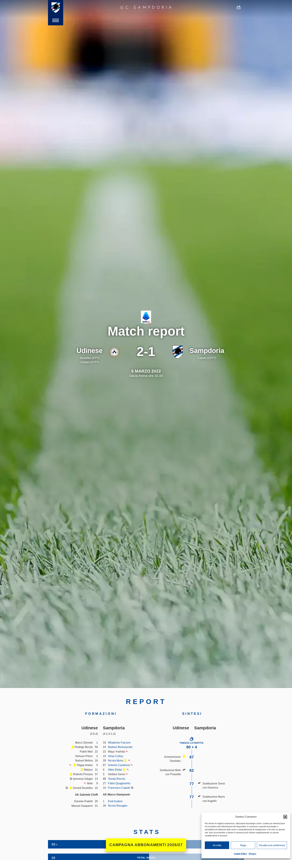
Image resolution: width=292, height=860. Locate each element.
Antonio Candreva (119, 765)
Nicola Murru (115, 760)
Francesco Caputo (119, 787)
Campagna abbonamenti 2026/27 (146, 845)
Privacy (252, 854)
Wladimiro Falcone (119, 742)
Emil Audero (115, 801)
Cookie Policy (240, 854)
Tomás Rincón (116, 778)
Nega (243, 845)
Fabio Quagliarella (119, 783)
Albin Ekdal (115, 769)
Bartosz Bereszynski (120, 746)
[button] (285, 816)
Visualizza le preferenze (272, 845)
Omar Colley (115, 756)
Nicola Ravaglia (117, 805)
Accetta (217, 845)
